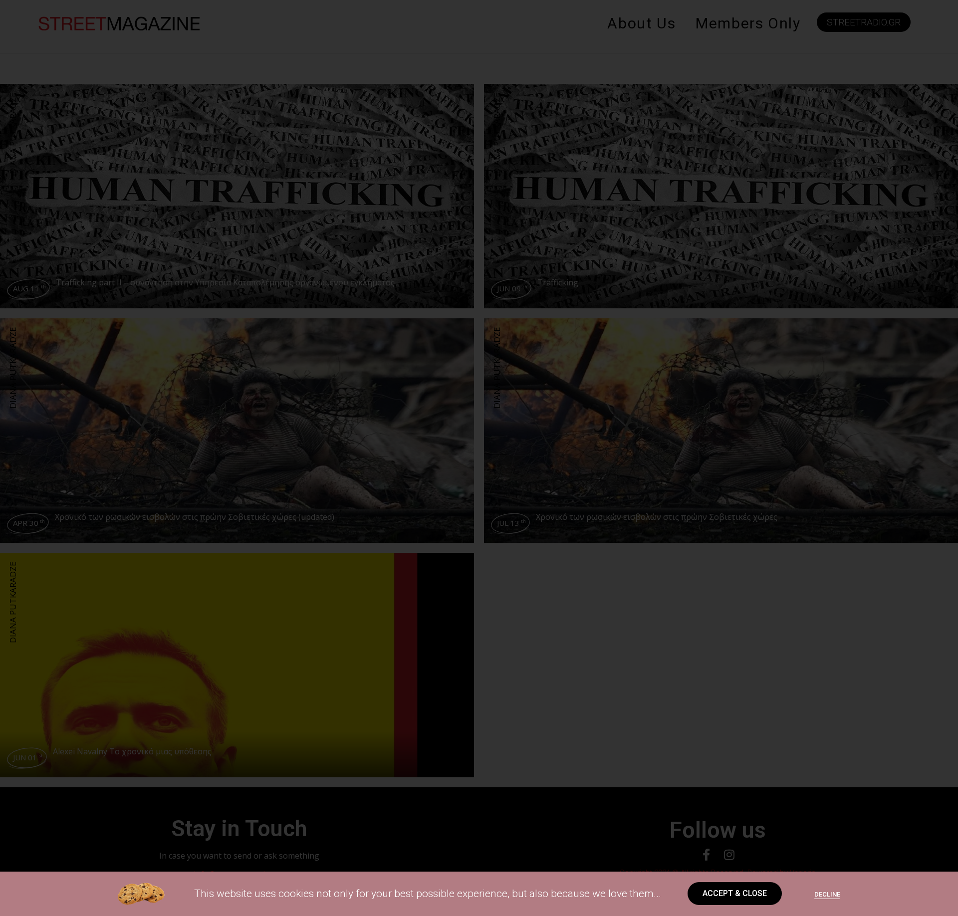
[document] (479, 458)
